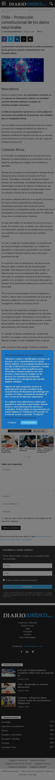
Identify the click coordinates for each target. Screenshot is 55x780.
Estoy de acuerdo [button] (29, 422)
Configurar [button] (12, 422)
